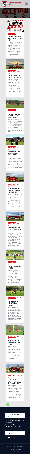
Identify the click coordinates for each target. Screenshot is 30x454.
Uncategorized (12, 33)
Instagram (10, 422)
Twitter (15, 420)
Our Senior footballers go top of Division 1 (13, 303)
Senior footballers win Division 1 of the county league (14, 153)
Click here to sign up (10, 437)
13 (21, 404)
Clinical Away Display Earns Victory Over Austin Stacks (15, 190)
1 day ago (19, 33)
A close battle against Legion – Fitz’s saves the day (14, 381)
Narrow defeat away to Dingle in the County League (14, 115)
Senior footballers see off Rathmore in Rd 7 (14, 229)
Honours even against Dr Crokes (15, 267)
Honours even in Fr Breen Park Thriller (14, 76)
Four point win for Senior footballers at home (14, 342)
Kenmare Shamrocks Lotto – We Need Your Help (15, 38)
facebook (8, 420)
